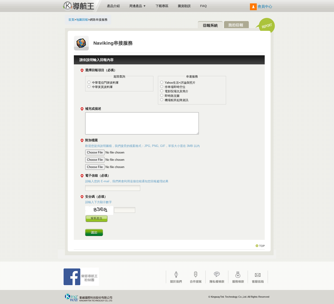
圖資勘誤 (184, 6)
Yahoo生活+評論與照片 (180, 82)
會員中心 (264, 6)
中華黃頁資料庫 (102, 87)
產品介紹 (113, 6)
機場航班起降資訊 (176, 100)
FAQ (203, 6)
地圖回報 (82, 19)
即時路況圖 (172, 95)
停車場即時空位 (175, 87)
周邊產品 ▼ (137, 6)
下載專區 (162, 6)
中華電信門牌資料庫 (105, 82)
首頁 (71, 19)
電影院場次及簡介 (176, 91)
